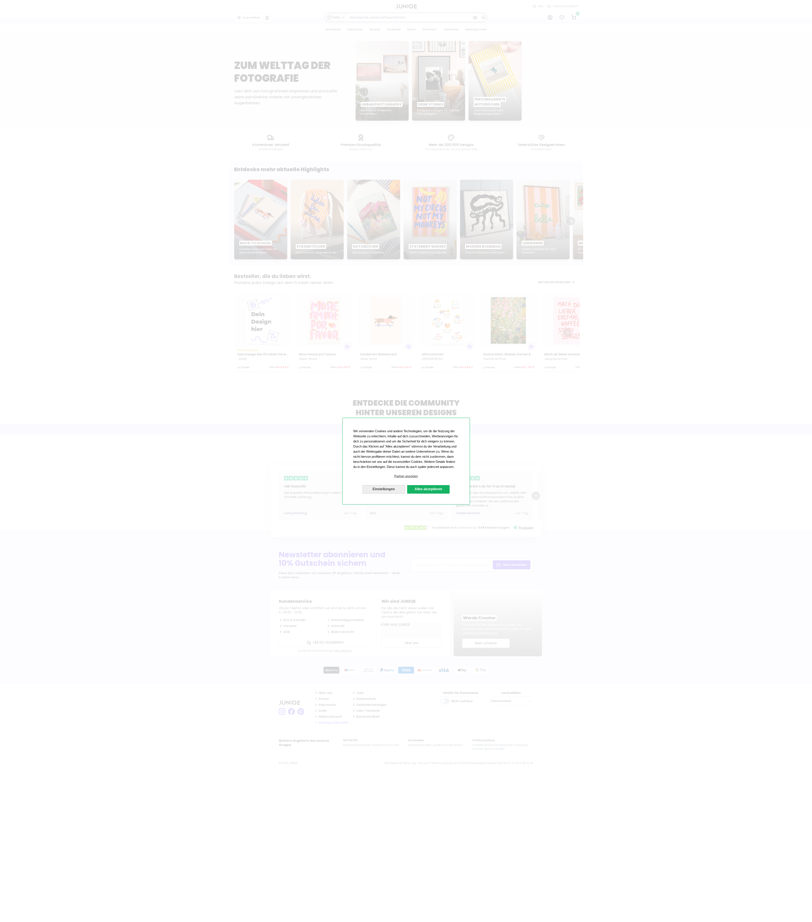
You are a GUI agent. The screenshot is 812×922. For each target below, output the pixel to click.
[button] (406, 476)
